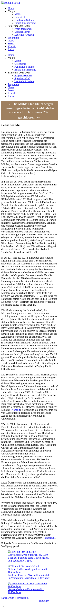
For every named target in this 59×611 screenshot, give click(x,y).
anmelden (44, 600)
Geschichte (20, 63)
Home (11, 55)
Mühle (17, 60)
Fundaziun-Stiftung (24, 66)
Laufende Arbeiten (24, 81)
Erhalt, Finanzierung (25, 69)
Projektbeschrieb (23, 75)
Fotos (11, 90)
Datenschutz (7, 597)
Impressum (23, 597)
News (11, 87)
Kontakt (12, 93)
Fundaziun (49, 537)
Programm (13, 84)
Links (11, 96)
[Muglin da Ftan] (10, 2)
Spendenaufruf (22, 78)
